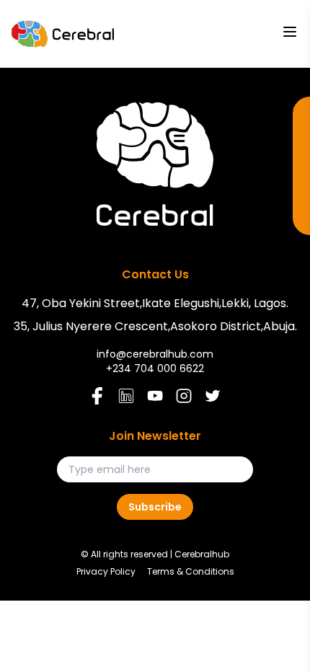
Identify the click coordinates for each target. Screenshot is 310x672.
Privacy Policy (106, 572)
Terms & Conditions (190, 572)
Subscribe (155, 507)
